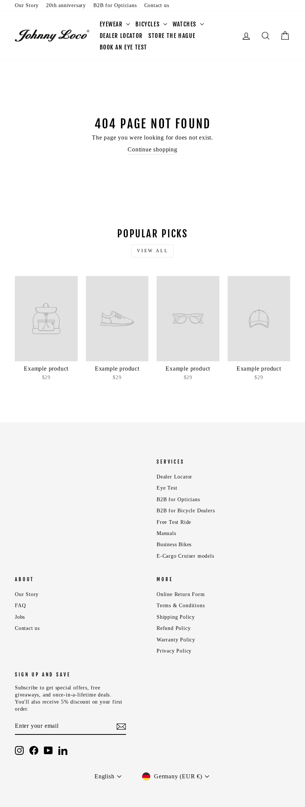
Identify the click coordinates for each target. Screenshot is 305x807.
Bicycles (148, 24)
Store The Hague (172, 35)
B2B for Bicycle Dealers (186, 510)
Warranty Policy (176, 640)
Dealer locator (121, 35)
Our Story (27, 5)
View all (152, 250)
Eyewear (112, 24)
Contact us (156, 5)
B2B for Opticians (115, 5)
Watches (185, 24)
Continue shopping (152, 149)
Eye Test (167, 488)
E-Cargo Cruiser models (185, 556)
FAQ (20, 605)
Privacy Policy (174, 651)
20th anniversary (66, 5)
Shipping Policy (176, 617)
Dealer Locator (174, 477)
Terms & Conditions (181, 605)
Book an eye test (124, 47)
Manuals (166, 533)
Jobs (20, 617)
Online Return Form (181, 594)
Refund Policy (173, 628)
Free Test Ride (174, 522)
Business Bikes (174, 544)
